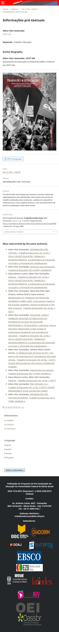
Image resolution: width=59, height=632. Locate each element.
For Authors (9, 424)
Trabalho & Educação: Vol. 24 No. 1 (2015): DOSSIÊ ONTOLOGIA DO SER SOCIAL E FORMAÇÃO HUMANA (32, 363)
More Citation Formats (14, 232)
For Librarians (9, 428)
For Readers (9, 420)
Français (8, 453)
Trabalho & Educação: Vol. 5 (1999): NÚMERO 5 (29, 373)
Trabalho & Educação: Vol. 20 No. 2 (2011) (37, 380)
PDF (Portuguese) (14, 159)
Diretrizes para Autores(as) (42, 266)
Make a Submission (14, 470)
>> (23, 407)
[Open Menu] (2, 3)
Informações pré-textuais (42, 370)
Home (5, 9)
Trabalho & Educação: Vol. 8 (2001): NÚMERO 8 (29, 270)
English (7, 445)
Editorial (12, 277)
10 (19, 407)
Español (7, 449)
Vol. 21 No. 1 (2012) (29, 9)
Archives (14, 9)
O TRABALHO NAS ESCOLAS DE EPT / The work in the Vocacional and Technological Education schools (32, 356)
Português (9, 457)
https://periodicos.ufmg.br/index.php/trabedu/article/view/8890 (29, 223)
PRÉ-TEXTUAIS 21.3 (39, 384)
